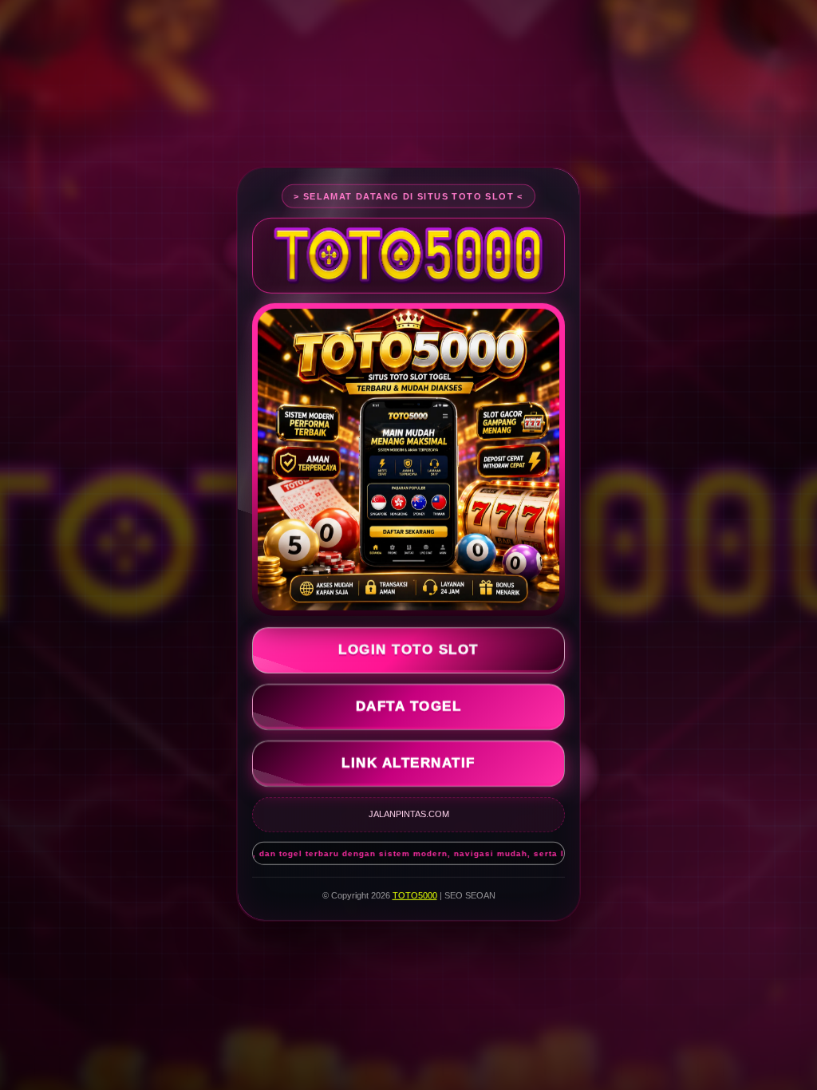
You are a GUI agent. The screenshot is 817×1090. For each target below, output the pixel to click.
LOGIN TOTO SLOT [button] (408, 650)
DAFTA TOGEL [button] (409, 706)
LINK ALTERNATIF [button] (408, 763)
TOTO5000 (415, 895)
